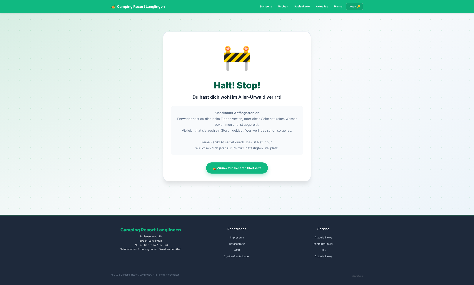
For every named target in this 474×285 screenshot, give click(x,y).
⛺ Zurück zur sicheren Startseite (237, 168)
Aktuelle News (323, 237)
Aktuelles (322, 6)
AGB (237, 250)
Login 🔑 (354, 6)
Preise (338, 6)
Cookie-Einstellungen (237, 256)
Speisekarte (302, 6)
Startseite (266, 6)
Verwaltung (357, 276)
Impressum (237, 237)
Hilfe (323, 250)
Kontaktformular (323, 243)
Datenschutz (237, 243)
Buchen (283, 6)
